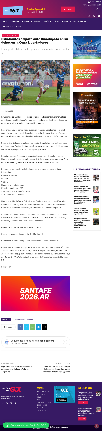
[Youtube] (99, 16)
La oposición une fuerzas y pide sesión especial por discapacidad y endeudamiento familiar (82, 223)
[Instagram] (89, 16)
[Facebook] (84, 16)
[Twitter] (94, 16)
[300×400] (87, 131)
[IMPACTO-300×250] (87, 61)
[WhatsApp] (32, 327)
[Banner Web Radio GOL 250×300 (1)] (87, 159)
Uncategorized (10, 35)
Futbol (82, 402)
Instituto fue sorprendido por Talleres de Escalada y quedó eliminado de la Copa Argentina (56, 369)
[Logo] (13, 10)
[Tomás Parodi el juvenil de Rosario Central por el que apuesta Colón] (96, 211)
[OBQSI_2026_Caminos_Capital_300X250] (87, 89)
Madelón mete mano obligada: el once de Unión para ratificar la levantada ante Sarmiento (82, 200)
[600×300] (35, 313)
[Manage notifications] (96, 426)
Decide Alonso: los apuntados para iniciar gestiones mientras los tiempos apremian (82, 189)
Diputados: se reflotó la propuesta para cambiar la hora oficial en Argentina (16, 369)
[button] (97, 9)
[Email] (44, 327)
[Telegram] (38, 327)
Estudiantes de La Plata (23, 320)
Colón (82, 419)
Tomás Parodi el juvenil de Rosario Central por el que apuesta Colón (81, 211)
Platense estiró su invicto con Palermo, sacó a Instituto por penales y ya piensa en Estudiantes (82, 178)
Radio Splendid (36, 9)
